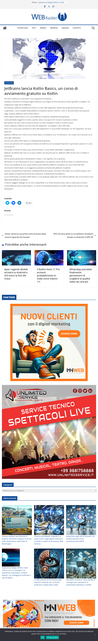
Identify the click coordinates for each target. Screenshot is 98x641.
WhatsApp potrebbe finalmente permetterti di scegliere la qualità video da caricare (80, 275)
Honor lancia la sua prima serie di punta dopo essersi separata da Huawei (25, 236)
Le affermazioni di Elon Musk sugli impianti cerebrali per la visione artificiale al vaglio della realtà (47, 582)
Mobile (43, 28)
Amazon (65, 28)
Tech (34, 28)
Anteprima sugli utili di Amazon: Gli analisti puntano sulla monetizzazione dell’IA (80, 538)
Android (54, 28)
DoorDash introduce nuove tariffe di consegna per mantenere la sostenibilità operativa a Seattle (80, 582)
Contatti (77, 28)
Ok (43, 637)
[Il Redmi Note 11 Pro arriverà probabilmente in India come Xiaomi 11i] (49, 252)
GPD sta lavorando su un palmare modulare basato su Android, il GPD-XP (73, 236)
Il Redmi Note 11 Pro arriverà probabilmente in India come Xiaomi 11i (48, 275)
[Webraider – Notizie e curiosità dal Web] (5, 28)
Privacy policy (52, 637)
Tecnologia (22, 28)
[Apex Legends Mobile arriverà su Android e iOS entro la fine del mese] (16, 252)
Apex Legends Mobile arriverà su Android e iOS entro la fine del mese (16, 274)
